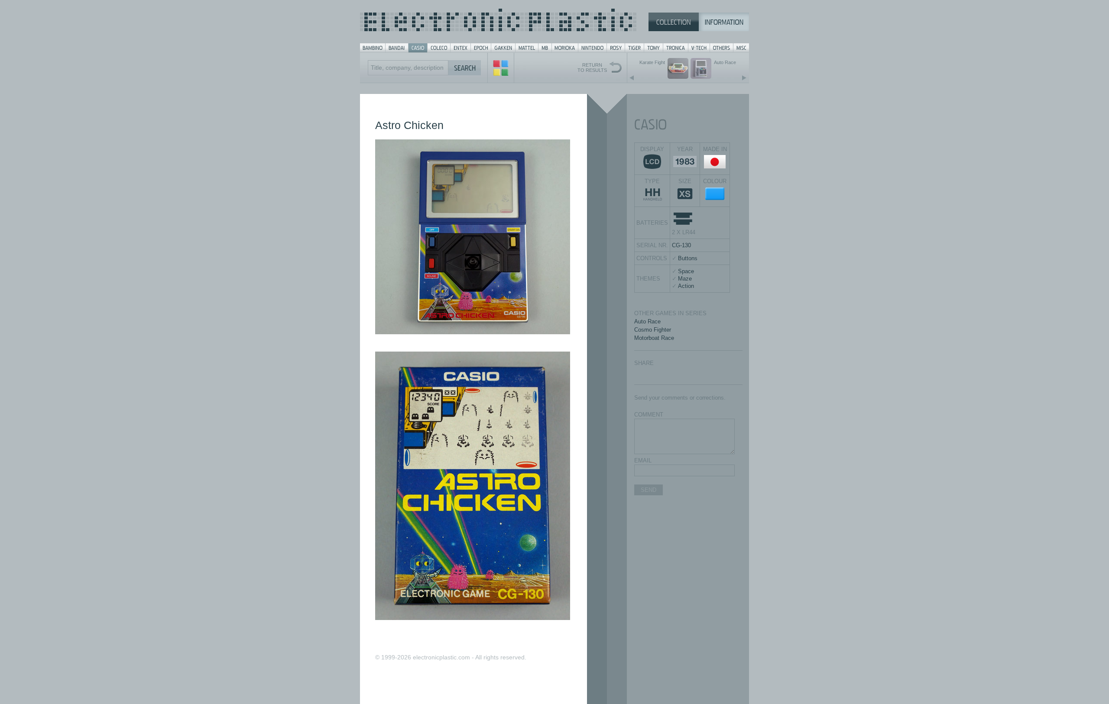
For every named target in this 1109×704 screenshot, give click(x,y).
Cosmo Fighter (652, 329)
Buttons (687, 258)
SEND (648, 490)
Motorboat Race (654, 338)
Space (686, 271)
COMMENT (648, 414)
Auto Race (647, 321)
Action (686, 286)
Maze (685, 278)
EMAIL (643, 460)
